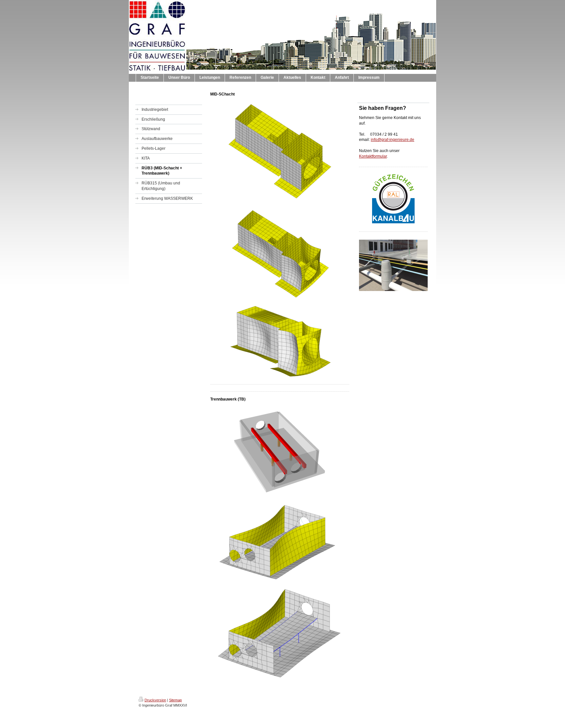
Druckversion (155, 700)
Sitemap (175, 700)
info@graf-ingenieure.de (392, 139)
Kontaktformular (373, 156)
